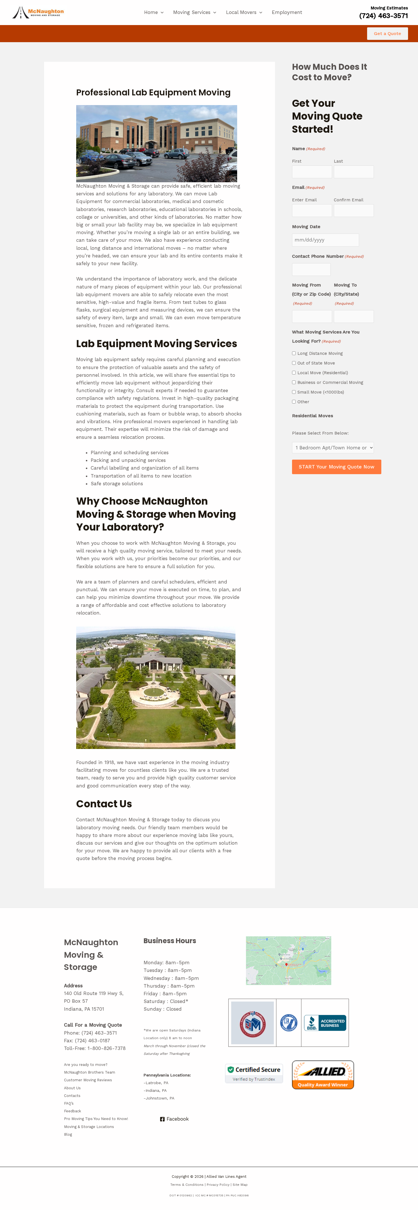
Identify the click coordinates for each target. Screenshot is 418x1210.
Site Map (240, 1185)
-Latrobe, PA (156, 1082)
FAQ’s (69, 1103)
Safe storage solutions (117, 483)
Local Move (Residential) (322, 372)
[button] (161, 12)
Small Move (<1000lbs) (320, 392)
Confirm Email (348, 199)
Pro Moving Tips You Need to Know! (96, 1119)
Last (338, 161)
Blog (68, 1134)
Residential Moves (312, 415)
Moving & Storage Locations (89, 1127)
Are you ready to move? (85, 1064)
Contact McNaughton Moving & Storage (123, 819)
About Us (72, 1088)
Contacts (72, 1096)
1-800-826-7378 (107, 1048)
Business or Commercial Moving (330, 382)
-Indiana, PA (155, 1090)
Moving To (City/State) (346, 294)
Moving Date (306, 226)
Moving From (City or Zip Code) (311, 294)
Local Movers (241, 12)
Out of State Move (316, 363)
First (296, 161)
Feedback (72, 1111)
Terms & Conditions (187, 1185)
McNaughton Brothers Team (89, 1072)
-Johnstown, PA (159, 1098)
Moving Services (191, 12)
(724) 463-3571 (99, 1033)
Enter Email (304, 199)
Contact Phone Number (328, 256)
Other (303, 401)
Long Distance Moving (320, 353)
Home (151, 12)
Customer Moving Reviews (88, 1080)
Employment (287, 12)
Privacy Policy (218, 1185)
